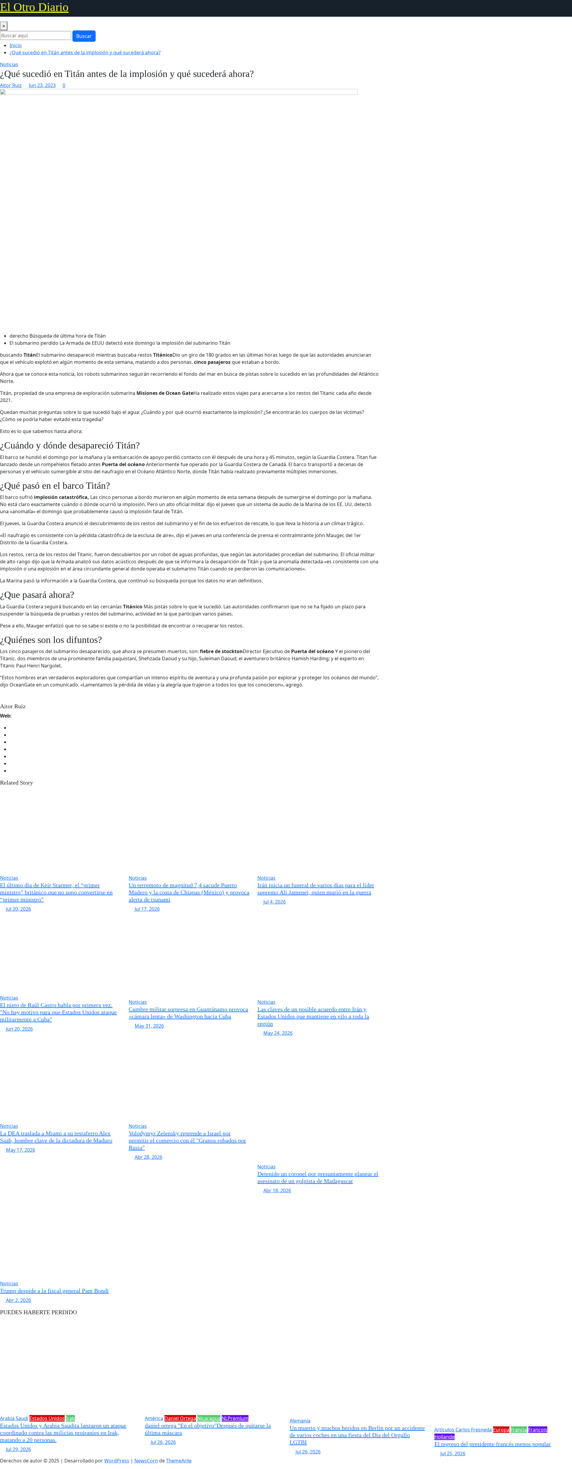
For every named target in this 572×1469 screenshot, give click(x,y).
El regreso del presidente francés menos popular (492, 1444)
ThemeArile (179, 1460)
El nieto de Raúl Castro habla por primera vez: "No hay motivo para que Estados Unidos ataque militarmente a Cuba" (58, 1012)
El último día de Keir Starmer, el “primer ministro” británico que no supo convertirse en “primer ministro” (56, 892)
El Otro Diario (34, 7)
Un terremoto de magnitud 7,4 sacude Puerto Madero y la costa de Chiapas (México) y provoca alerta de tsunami (189, 892)
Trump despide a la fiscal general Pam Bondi (54, 1290)
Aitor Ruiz (11, 85)
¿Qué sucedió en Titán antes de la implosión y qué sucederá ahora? (85, 52)
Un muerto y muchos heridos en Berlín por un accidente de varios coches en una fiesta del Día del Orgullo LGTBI (357, 1435)
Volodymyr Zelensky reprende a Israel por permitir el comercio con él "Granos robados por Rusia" (187, 1140)
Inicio (16, 45)
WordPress (116, 1460)
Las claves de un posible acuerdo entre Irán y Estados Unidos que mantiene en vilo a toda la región (313, 1016)
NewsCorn (146, 1460)
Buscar (84, 36)
